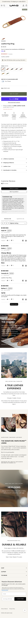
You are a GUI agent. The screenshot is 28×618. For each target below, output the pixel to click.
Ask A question (14, 191)
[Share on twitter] (26, 240)
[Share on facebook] (23, 240)
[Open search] (2, 223)
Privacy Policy (12, 608)
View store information (7, 109)
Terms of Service (4, 608)
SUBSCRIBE (20, 599)
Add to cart (14, 94)
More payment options (14, 102)
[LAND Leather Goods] (14, 5)
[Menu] (1, 5)
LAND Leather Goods (8, 612)
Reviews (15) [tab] (7, 218)
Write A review (14, 188)
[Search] (5, 5)
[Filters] (6, 223)
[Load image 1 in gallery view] (14, 22)
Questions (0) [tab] (20, 218)
